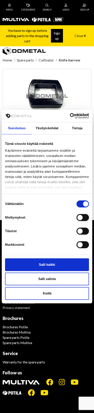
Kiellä (47, 293)
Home (7, 60)
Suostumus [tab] (17, 128)
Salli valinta (47, 279)
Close (79, 36)
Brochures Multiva (17, 332)
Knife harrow (69, 60)
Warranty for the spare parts (24, 362)
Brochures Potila (15, 327)
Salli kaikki (47, 264)
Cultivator (46, 60)
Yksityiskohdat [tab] (47, 128)
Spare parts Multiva (17, 343)
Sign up (57, 35)
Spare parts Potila (16, 337)
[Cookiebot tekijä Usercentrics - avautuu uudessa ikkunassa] (70, 116)
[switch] (83, 217)
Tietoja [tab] (77, 128)
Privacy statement (16, 307)
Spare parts (25, 60)
